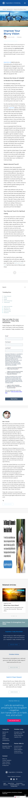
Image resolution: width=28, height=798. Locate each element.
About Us (4, 761)
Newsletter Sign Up (7, 749)
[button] (25, 3)
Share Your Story (6, 766)
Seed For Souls (17, 750)
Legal (4, 786)
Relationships (5, 741)
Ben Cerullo (11, 37)
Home (4, 9)
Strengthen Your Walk (19, 734)
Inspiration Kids (17, 739)
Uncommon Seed (18, 755)
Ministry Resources (18, 738)
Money (5, 297)
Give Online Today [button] (14, 723)
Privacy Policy (19, 786)
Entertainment (6, 743)
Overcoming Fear (8, 300)
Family (4, 739)
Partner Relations (18, 752)
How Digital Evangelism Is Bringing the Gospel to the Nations (12, 607)
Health (5, 299)
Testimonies (7, 302)
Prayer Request (7, 296)
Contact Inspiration (6, 763)
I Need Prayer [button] (14, 694)
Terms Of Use (11, 786)
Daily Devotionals (8, 306)
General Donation (18, 749)
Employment (5, 768)
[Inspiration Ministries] (11, 3)
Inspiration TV (7, 309)
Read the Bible (7, 311)
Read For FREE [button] (14, 670)
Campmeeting (17, 754)
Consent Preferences (14, 787)
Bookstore (6, 312)
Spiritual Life (10, 9)
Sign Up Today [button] (14, 647)
